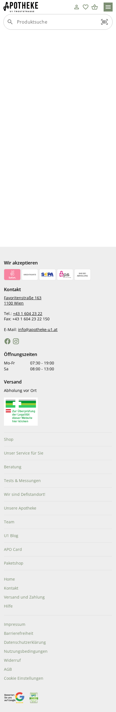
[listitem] (58, 439)
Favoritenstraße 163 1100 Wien (22, 300)
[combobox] (56, 24)
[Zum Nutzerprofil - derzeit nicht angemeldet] (76, 7)
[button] (104, 22)
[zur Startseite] (37, 7)
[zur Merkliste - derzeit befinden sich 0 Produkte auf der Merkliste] (85, 7)
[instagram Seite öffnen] (16, 341)
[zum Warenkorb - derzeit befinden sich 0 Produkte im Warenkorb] (94, 7)
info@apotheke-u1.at (37, 329)
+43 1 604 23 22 (27, 313)
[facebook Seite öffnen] (7, 341)
